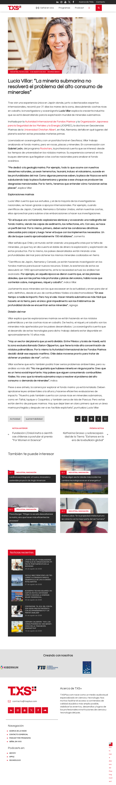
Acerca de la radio (18, 731)
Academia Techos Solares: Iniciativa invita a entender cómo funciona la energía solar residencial (38, 594)
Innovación (31, 472)
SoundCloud (15, 760)
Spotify (12, 753)
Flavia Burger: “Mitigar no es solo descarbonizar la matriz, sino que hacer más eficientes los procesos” (31, 517)
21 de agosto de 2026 (33, 584)
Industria (14, 72)
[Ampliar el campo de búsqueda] (99, 8)
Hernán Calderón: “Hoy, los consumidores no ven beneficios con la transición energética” (38, 625)
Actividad (15, 419)
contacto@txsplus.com (24, 701)
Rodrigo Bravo (54, 72)
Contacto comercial (18, 734)
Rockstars (46, 148)
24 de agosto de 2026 (33, 569)
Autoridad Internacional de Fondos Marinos (50, 121)
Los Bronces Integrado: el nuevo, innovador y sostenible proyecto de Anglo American (29, 478)
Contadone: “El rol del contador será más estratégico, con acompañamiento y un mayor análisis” (38, 610)
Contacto (100, 2)
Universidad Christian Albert (40, 129)
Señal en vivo (15, 741)
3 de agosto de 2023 (38, 72)
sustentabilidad (34, 419)
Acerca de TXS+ (86, 2)
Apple (11, 757)
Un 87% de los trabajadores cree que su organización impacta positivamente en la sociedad (38, 563)
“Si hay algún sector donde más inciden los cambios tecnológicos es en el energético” (81, 478)
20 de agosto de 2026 (33, 600)
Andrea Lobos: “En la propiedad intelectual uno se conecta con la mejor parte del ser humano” (83, 517)
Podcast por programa (20, 738)
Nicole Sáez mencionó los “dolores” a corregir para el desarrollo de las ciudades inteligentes (38, 578)
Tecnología (23, 72)
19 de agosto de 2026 (33, 631)
